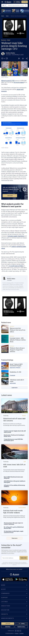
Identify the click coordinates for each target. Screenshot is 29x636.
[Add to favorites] (23, 58)
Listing (18, 2)
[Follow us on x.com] (20, 631)
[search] (26, 5)
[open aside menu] (2, 2)
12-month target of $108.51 (16, 266)
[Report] (19, 58)
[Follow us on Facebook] (16, 631)
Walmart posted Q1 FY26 (8, 80)
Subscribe (24, 558)
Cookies (21, 633)
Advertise (7, 626)
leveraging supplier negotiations (16, 236)
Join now (10, 195)
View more (14, 538)
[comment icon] (7, 58)
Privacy (16, 633)
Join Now (24, 2)
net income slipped (19, 82)
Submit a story (21, 626)
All (3, 5)
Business (12, 326)
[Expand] (25, 279)
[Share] (27, 58)
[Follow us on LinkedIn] (18, 631)
